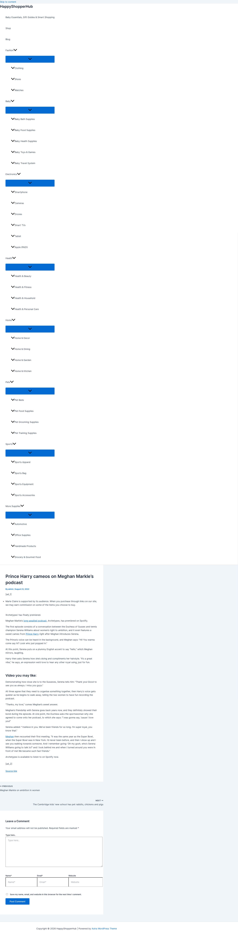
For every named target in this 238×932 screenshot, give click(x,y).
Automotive (21, 524)
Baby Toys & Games (25, 152)
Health (9, 258)
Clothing (19, 68)
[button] (15, 50)
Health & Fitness (23, 287)
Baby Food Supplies (25, 130)
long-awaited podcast (35, 620)
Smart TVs (20, 225)
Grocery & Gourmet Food (28, 557)
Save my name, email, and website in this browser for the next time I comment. (46, 894)
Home (9, 320)
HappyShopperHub (16, 6)
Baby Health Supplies (26, 141)
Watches (19, 90)
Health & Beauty (23, 276)
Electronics (11, 174)
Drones (18, 214)
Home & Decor (22, 338)
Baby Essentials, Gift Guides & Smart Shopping (30, 17)
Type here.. (11, 835)
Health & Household (25, 298)
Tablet (18, 236)
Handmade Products (25, 546)
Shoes (18, 79)
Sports (9, 444)
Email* (40, 875)
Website (72, 875)
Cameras (19, 203)
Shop (8, 28)
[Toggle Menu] (30, 59)
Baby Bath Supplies (25, 119)
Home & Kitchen (23, 371)
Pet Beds (19, 400)
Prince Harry (32, 634)
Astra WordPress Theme (104, 928)
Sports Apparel (22, 462)
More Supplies (13, 506)
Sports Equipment (24, 484)
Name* (9, 875)
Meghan (10, 736)
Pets (8, 382)
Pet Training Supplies (25, 433)
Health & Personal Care (27, 309)
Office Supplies (22, 535)
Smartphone (21, 192)
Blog (8, 39)
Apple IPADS (21, 247)
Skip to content (8, 1)
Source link (11, 771)
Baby (8, 101)
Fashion (9, 50)
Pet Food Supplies (24, 411)
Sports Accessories (25, 495)
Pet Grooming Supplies (27, 422)
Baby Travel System (25, 163)
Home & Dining (22, 349)
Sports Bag (20, 473)
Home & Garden (23, 360)
